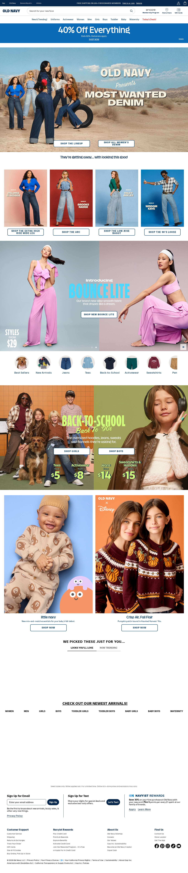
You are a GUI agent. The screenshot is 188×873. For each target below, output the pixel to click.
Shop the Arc (71, 232)
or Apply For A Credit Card (64, 850)
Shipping (10, 837)
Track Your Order (14, 844)
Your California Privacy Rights (77, 860)
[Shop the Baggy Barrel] (116, 203)
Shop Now (94, 39)
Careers (110, 837)
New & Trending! (39, 19)
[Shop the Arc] (71, 203)
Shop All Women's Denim (116, 143)
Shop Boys (116, 451)
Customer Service (14, 834)
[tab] (81, 648)
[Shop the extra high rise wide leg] (25, 203)
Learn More (144, 809)
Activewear (68, 19)
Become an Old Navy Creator (119, 847)
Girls (97, 19)
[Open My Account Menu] (178, 3)
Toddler (114, 19)
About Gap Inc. (125, 860)
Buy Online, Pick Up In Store (18, 854)
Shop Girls (71, 451)
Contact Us (159, 834)
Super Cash (112, 850)
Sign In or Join (128, 3)
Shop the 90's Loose (162, 232)
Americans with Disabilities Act (20, 863)
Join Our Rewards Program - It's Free (69, 847)
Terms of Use (97, 860)
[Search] (131, 11)
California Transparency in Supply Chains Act (54, 863)
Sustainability (111, 860)
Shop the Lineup (72, 143)
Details (139, 3)
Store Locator (160, 837)
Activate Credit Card (61, 844)
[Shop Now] (94, 437)
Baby (123, 19)
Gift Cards (11, 847)
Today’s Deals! (149, 19)
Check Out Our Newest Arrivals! (94, 703)
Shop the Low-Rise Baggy (117, 232)
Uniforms (55, 19)
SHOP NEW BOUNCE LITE (99, 314)
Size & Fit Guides (14, 850)
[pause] (183, 347)
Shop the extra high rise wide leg (25, 232)
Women (80, 19)
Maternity (134, 19)
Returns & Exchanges (16, 840)
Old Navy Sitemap (114, 834)
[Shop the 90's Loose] (162, 203)
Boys (105, 19)
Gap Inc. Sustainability (116, 844)
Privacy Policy (15, 815)
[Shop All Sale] (94, 33)
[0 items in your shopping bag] (185, 3)
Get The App (160, 840)
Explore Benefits (60, 840)
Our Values (111, 840)
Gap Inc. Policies (82, 863)
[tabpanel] (94, 656)
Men (90, 19)
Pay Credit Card (59, 834)
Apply (132, 809)
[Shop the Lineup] (94, 98)
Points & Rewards (60, 837)
